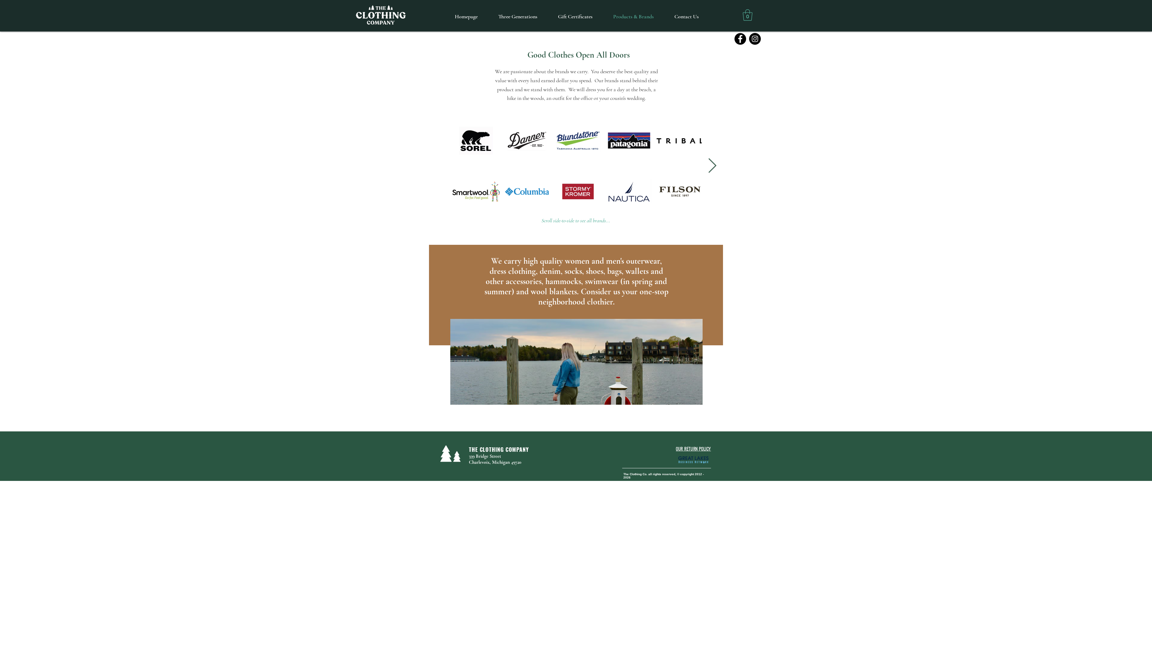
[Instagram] (755, 39)
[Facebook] (740, 39)
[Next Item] (712, 166)
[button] (747, 15)
